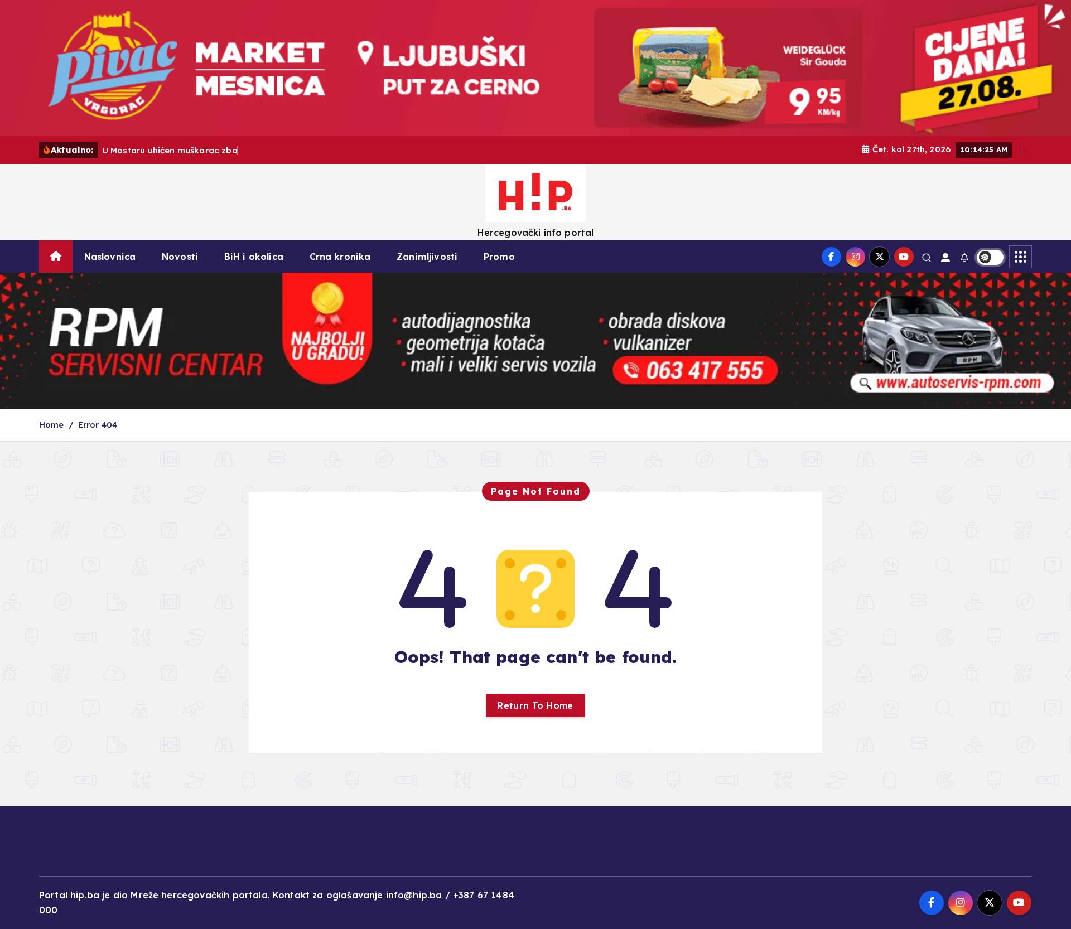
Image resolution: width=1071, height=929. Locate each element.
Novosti (180, 256)
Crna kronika (340, 256)
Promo (499, 256)
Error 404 (97, 424)
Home (51, 424)
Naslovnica (110, 256)
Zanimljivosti (427, 256)
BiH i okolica (253, 256)
